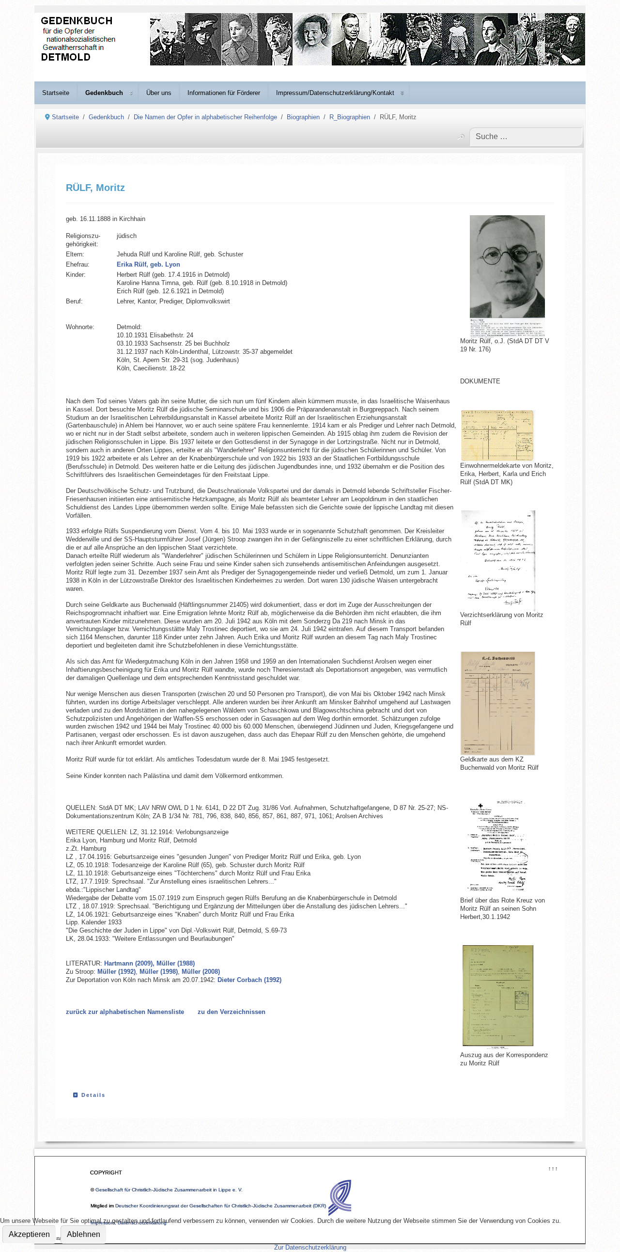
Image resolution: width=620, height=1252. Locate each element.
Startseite (55, 92)
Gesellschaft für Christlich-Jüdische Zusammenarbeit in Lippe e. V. (169, 1189)
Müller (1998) (158, 971)
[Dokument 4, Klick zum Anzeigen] (507, 846)
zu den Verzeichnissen (231, 1011)
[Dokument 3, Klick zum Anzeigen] (507, 703)
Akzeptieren (29, 1234)
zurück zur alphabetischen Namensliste (125, 1011)
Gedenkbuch (104, 92)
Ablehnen (83, 1234)
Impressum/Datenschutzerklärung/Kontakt (335, 92)
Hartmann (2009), (129, 963)
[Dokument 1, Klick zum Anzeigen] (507, 436)
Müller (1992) (116, 971)
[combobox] (525, 136)
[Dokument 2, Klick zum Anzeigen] (507, 560)
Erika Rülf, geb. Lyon (148, 264)
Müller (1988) (175, 963)
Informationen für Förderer (223, 92)
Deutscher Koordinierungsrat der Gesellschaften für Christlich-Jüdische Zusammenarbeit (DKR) (220, 1205)
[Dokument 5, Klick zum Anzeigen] (507, 998)
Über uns (158, 92)
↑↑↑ (552, 1167)
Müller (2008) (201, 971)
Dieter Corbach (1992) (249, 979)
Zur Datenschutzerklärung (310, 1247)
